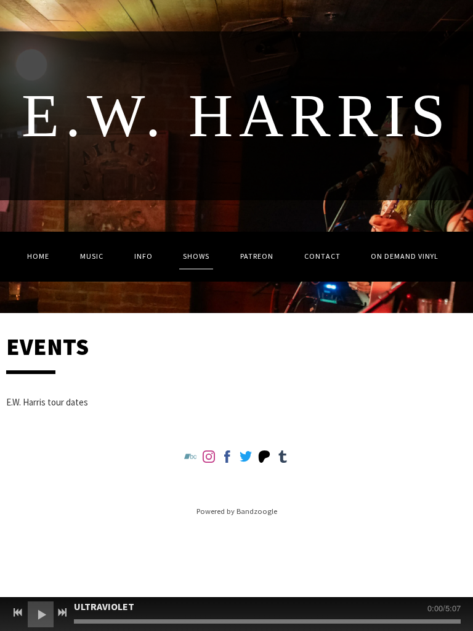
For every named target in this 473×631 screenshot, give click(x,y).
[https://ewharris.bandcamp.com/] (190, 458)
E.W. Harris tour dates (47, 402)
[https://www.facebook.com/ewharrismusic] (227, 458)
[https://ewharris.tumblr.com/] (283, 458)
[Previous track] (17, 612)
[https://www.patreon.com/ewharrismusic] (264, 458)
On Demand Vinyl (405, 256)
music (91, 256)
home (38, 256)
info (143, 256)
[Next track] (62, 612)
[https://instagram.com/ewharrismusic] (209, 458)
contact (322, 256)
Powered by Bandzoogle (236, 511)
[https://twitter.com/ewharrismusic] (246, 458)
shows (196, 256)
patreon (256, 256)
